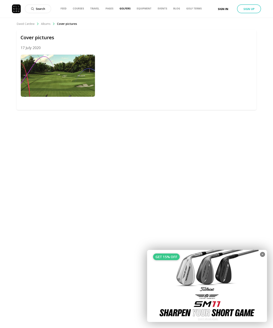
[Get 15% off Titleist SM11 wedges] (207, 286)
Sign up (249, 9)
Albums (46, 24)
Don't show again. (208, 319)
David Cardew (26, 24)
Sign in (223, 9)
